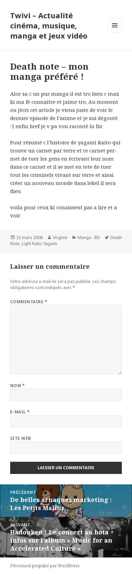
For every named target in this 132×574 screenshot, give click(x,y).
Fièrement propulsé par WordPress (45, 566)
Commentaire (28, 302)
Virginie (60, 237)
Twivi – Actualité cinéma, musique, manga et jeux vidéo (48, 25)
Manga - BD (89, 237)
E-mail (20, 412)
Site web (20, 438)
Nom (17, 385)
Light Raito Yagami (39, 243)
